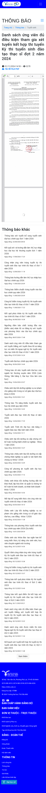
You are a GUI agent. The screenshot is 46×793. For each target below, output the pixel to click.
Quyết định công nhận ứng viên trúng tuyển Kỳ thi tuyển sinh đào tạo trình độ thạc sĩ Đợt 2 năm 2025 (23, 556)
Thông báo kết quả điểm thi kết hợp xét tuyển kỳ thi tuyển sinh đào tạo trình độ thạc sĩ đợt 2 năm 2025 (23, 598)
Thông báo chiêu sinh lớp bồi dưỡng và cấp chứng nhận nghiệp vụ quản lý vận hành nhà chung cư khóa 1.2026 (23, 458)
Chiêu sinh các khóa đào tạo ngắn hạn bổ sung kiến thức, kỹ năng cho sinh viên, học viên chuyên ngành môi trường (23, 541)
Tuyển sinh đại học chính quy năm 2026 (21, 362)
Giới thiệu (5, 773)
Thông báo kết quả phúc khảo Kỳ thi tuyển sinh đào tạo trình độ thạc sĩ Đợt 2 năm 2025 (23, 583)
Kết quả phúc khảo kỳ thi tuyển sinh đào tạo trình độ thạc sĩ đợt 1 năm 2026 (23, 316)
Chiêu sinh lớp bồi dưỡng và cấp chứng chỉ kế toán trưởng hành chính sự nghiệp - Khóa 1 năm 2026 (23, 443)
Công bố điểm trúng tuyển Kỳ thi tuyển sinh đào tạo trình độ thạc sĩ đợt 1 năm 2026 (23, 304)
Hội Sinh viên (6, 753)
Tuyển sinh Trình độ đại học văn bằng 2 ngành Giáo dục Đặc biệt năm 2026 (23, 430)
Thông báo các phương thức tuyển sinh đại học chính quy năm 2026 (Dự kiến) (23, 528)
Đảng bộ (5, 740)
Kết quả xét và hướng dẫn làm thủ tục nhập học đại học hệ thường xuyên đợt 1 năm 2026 (23, 252)
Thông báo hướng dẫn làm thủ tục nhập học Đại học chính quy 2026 (23, 280)
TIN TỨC (4, 770)
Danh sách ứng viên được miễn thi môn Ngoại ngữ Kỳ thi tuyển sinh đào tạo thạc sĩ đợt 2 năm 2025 (23, 631)
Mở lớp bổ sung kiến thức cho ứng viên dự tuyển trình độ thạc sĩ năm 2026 (23, 501)
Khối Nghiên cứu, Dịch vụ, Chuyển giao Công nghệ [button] (19, 726)
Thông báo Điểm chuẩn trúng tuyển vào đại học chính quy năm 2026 (23, 292)
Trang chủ (8, 27)
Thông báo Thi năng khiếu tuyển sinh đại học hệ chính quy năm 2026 (23, 406)
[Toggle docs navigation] (42, 20)
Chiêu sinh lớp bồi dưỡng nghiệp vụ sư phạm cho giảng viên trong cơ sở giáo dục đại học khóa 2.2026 (23, 392)
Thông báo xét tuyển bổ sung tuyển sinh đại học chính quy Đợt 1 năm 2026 (23, 239)
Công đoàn (6, 744)
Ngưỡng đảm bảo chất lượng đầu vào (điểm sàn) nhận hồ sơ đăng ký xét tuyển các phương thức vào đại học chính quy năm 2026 (23, 331)
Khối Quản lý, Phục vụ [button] (9, 722)
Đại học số (10, 782)
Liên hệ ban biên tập (9, 777)
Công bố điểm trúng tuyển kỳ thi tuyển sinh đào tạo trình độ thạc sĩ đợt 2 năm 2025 (23, 570)
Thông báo (19, 27)
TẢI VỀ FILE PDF (11, 69)
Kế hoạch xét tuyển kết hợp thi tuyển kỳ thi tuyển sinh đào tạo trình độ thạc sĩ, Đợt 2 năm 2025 (23, 646)
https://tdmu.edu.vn (9, 687)
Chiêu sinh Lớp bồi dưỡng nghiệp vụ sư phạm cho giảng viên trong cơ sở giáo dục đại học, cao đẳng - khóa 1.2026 (23, 515)
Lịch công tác (6, 762)
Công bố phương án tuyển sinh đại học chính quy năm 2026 (23, 472)
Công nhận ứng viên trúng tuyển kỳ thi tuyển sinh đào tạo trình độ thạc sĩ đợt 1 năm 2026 (23, 267)
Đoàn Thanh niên (8, 748)
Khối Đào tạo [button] (6, 717)
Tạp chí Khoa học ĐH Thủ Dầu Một (14, 730)
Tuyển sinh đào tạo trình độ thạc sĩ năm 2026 (23, 418)
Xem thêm (23, 656)
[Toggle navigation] (40, 4)
